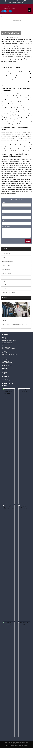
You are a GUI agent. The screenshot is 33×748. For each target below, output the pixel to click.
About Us (4, 370)
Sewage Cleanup (5, 281)
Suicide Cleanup (5, 288)
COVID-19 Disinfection (7, 365)
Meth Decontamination (7, 273)
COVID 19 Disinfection (7, 253)
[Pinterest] (8, 11)
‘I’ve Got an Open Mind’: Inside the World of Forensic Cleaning (14, 319)
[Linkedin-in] (10, 11)
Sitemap (3, 257)
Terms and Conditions (21, 745)
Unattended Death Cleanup (8, 292)
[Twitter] (5, 11)
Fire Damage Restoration (7, 261)
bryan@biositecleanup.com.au (10, 8)
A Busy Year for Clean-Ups (8, 330)
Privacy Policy (10, 745)
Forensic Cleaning (6, 265)
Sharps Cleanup (5, 284)
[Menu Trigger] (29, 10)
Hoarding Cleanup (6, 269)
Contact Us (4, 372)
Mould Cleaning (5, 277)
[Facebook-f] (2, 11)
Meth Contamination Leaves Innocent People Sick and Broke (14, 325)
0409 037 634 (7, 6)
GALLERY (4, 386)
